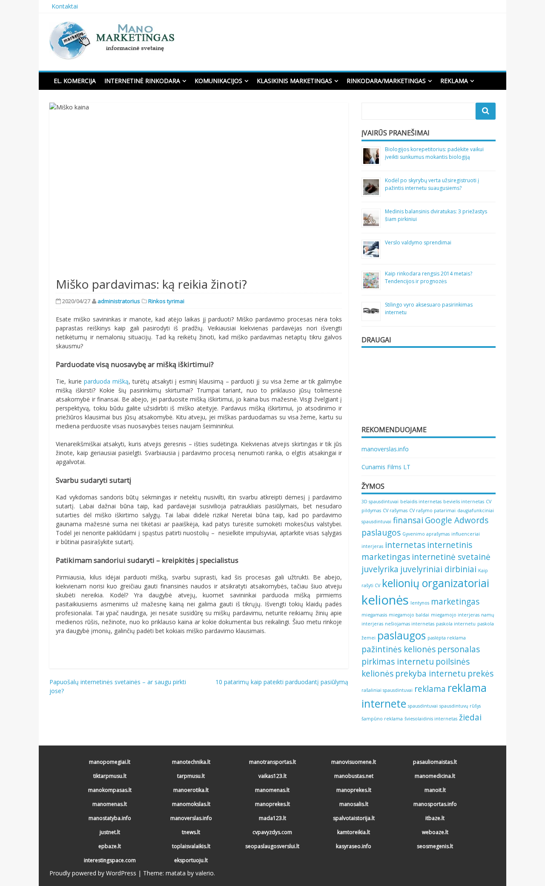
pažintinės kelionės (398, 649)
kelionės (385, 599)
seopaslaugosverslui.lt (272, 846)
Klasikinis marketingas (294, 81)
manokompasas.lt (110, 790)
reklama (430, 688)
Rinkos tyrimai (166, 301)
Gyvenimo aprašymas (426, 534)
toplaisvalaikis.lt (191, 846)
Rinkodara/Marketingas (386, 81)
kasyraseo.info (353, 846)
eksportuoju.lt (191, 860)
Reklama (454, 81)
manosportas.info (435, 804)
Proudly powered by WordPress (92, 873)
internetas (405, 545)
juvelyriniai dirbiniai (438, 569)
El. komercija (75, 81)
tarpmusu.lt (191, 776)
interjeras (372, 546)
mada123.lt (272, 818)
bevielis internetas (463, 502)
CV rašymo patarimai (432, 510)
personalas (458, 649)
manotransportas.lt (272, 762)
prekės (480, 673)
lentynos (419, 603)
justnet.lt (110, 832)
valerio (204, 873)
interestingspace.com (110, 860)
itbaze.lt (435, 818)
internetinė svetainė (451, 556)
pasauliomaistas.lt (435, 762)
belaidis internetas (421, 502)
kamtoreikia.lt (353, 832)
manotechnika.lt (191, 762)
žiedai (470, 717)
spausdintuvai (423, 706)
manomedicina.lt (435, 776)
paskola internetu (456, 624)
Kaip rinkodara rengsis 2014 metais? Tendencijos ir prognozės (428, 277)
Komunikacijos (218, 81)
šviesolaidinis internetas (430, 719)
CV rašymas (395, 510)
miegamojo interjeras (455, 615)
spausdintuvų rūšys (460, 706)
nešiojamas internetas (409, 624)
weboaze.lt (435, 832)
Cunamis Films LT (385, 467)
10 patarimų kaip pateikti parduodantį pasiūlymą (281, 682)
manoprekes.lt (353, 790)
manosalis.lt (353, 804)
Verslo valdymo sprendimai (418, 242)
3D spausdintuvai (380, 502)
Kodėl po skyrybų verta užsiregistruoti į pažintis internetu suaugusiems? (432, 184)
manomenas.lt (272, 790)
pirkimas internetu (397, 661)
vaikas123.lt (272, 776)
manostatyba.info (110, 818)
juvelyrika (380, 569)
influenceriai (465, 534)
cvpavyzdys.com (272, 832)
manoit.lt (435, 790)
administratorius (119, 301)
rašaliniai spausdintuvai (387, 690)
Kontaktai (65, 6)
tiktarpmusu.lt (109, 776)
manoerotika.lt (191, 790)
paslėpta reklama (446, 638)
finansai (408, 520)
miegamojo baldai (409, 615)
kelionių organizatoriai (435, 583)
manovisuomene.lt (353, 762)
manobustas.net (353, 776)
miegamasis (374, 615)
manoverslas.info (385, 449)
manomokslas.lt (191, 804)
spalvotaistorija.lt (354, 818)
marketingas (455, 601)
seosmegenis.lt (435, 846)
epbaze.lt (109, 846)
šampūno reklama (382, 719)
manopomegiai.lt (109, 762)
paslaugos (401, 635)
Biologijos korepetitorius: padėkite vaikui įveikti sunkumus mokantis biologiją (434, 153)
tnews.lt (191, 832)
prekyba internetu (430, 673)
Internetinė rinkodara (142, 81)
